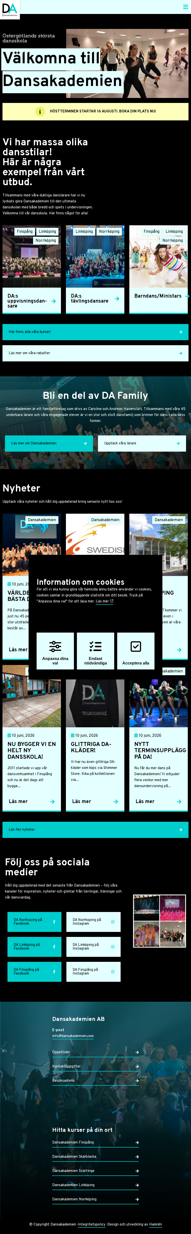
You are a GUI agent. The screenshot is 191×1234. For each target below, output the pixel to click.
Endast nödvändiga (95, 661)
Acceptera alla (135, 663)
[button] (185, 7)
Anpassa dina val (55, 661)
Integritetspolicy (91, 1224)
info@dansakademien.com (73, 1036)
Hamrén (155, 1224)
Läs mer (103, 601)
